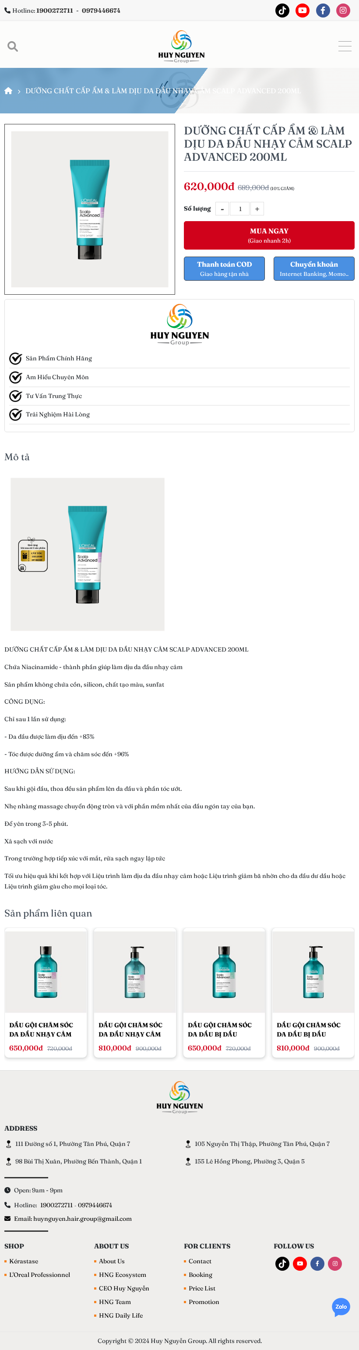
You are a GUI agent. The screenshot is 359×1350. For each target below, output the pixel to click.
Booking (200, 1275)
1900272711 (56, 1205)
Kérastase (23, 1261)
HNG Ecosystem (122, 1275)
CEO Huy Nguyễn (124, 1288)
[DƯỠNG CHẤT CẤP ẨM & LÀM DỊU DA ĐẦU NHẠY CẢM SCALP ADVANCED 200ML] (89, 209)
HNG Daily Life (121, 1315)
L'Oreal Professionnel (39, 1275)
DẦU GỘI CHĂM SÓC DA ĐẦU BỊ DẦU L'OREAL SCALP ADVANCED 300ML (220, 1029)
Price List (202, 1288)
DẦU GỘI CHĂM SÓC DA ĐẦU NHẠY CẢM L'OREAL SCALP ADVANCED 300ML (41, 1029)
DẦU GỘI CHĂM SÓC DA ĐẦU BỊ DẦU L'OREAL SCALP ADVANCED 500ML (309, 1029)
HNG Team (115, 1302)
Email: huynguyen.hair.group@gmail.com (73, 1219)
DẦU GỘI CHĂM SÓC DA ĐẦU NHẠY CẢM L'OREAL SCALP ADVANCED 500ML (130, 1029)
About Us (112, 1261)
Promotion (204, 1302)
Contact (200, 1261)
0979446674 (95, 1205)
